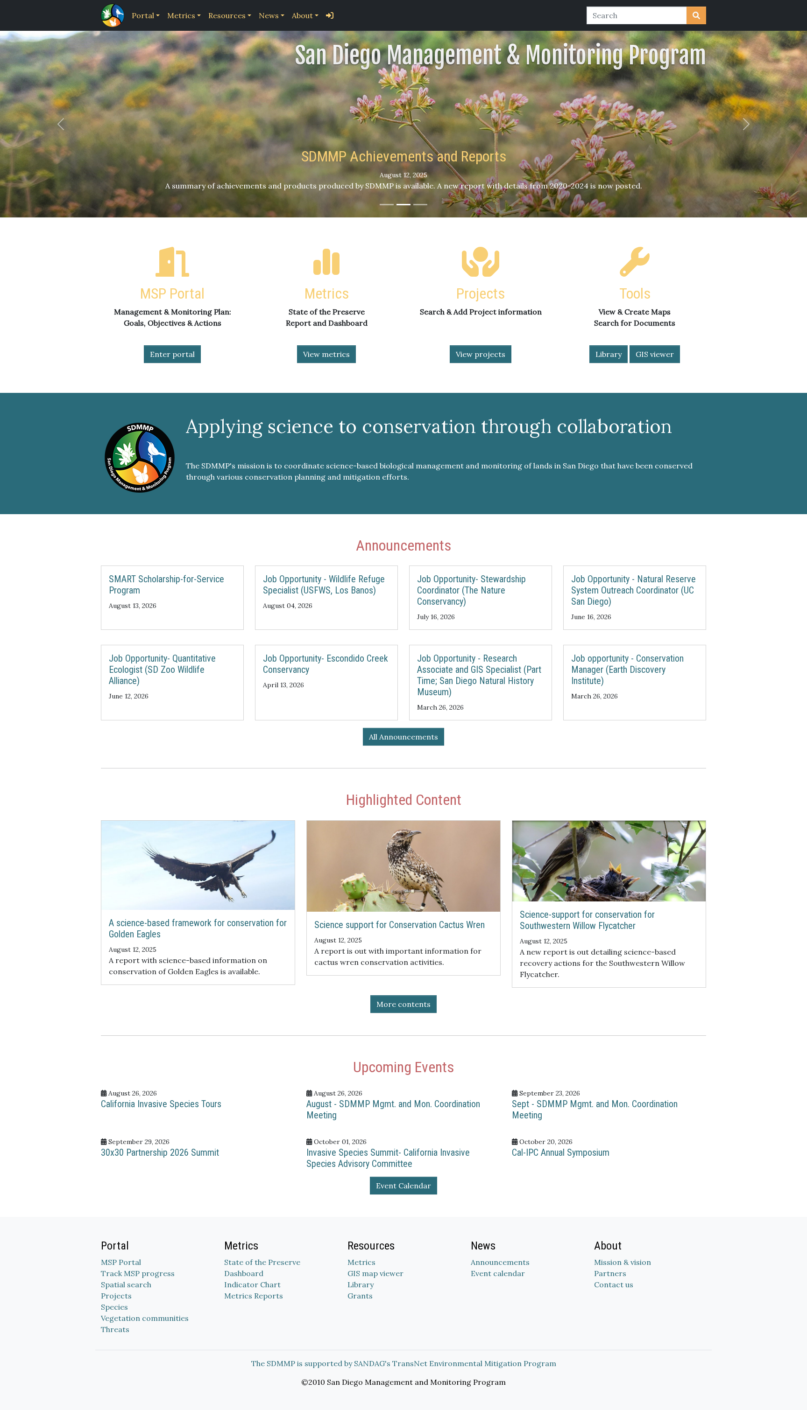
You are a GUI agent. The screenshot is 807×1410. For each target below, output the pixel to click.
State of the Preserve (262, 1262)
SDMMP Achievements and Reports (403, 156)
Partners (610, 1273)
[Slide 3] (420, 204)
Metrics (181, 15)
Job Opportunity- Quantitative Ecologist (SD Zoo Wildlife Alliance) (162, 669)
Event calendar (498, 1273)
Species (114, 1307)
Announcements (500, 1262)
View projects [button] (480, 354)
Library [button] (608, 354)
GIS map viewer (375, 1273)
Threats (115, 1329)
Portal (143, 15)
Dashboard (243, 1273)
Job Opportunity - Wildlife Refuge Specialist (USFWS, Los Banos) (324, 584)
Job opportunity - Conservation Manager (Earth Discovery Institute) (627, 669)
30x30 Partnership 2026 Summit (160, 1152)
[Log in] (329, 15)
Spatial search (126, 1284)
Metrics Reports (253, 1295)
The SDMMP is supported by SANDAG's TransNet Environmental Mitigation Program (403, 1363)
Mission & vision (622, 1262)
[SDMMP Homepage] (114, 15)
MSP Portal (121, 1262)
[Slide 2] (403, 204)
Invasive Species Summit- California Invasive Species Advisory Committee (388, 1158)
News (269, 15)
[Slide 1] (387, 204)
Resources (227, 15)
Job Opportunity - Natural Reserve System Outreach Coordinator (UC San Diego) (633, 590)
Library (360, 1284)
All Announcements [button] (403, 736)
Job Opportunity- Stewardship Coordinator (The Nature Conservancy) (471, 590)
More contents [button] (403, 1004)
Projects (116, 1295)
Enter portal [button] (172, 354)
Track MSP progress (138, 1273)
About (302, 15)
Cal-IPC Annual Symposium (560, 1152)
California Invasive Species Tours (161, 1104)
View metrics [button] (326, 354)
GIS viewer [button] (655, 354)
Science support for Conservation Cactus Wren (399, 924)
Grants (360, 1295)
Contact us (613, 1284)
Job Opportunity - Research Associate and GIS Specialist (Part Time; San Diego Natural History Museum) (479, 675)
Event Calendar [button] (403, 1185)
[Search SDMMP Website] (696, 15)
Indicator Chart (252, 1284)
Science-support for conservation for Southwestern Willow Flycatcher (587, 920)
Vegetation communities (145, 1318)
